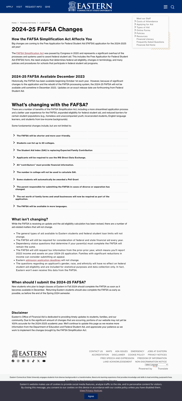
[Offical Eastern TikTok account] (33, 361)
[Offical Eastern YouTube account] (44, 361)
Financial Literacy (145, 39)
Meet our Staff (144, 18)
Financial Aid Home (146, 45)
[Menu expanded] (165, 7)
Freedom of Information (152, 358)
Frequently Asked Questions (150, 42)
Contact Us (96, 351)
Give (47, 7)
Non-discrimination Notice (151, 361)
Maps (109, 351)
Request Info (33, 7)
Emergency (137, 351)
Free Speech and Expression (117, 358)
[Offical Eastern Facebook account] (13, 361)
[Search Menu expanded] (172, 7)
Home (14, 23)
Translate (163, 368)
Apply (9, 7)
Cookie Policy (136, 355)
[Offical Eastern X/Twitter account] (38, 361)
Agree (91, 396)
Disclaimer (118, 355)
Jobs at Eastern (157, 351)
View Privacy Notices (91, 390)
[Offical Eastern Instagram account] (18, 361)
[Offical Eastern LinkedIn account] (23, 361)
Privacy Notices (157, 355)
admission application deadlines (43, 260)
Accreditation (100, 355)
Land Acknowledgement (117, 361)
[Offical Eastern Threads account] (28, 361)
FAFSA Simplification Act (30, 53)
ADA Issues (121, 351)
